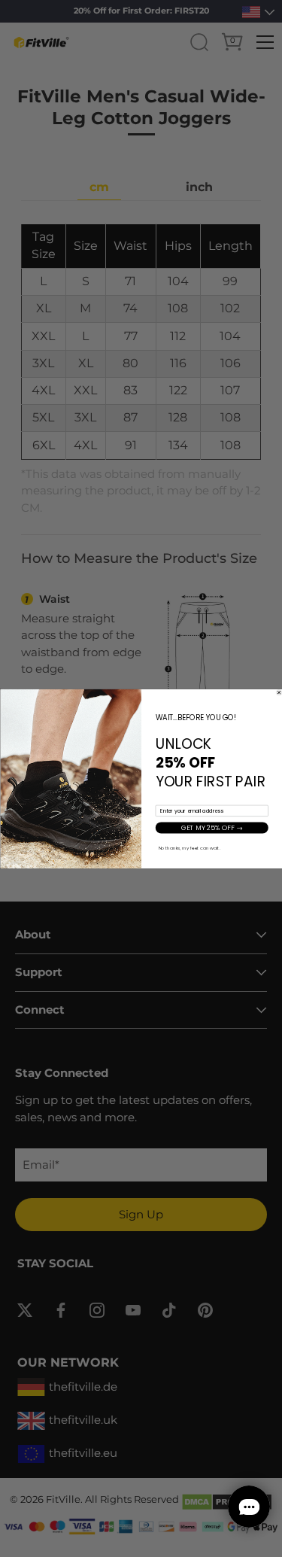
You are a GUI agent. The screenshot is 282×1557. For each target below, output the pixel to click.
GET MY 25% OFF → (211, 827)
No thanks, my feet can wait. (189, 847)
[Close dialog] (278, 692)
